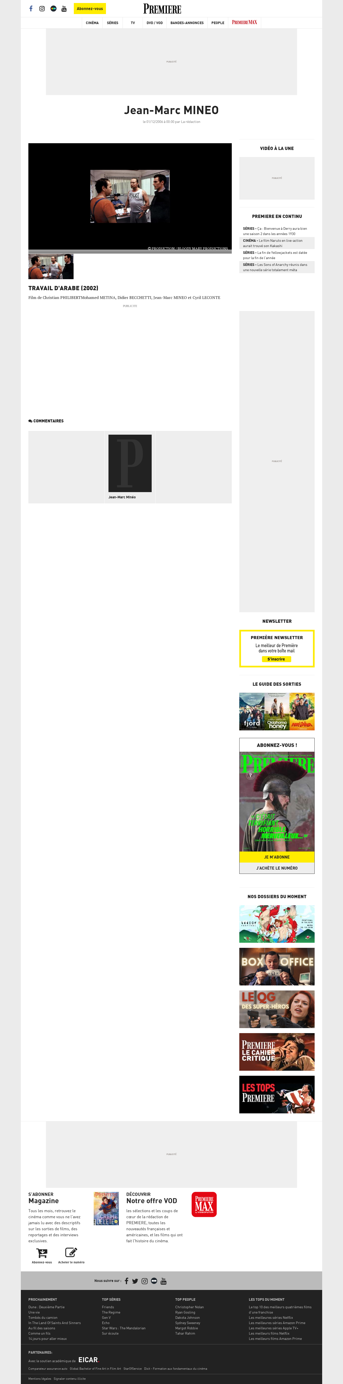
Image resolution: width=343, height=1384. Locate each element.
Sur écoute (110, 1333)
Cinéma (92, 23)
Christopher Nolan (189, 1307)
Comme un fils (39, 1333)
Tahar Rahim (185, 1333)
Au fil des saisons (41, 1328)
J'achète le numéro (277, 868)
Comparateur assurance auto (47, 1368)
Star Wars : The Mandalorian (124, 1328)
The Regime (111, 1312)
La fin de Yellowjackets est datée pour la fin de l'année (275, 255)
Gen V (106, 1317)
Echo (105, 1323)
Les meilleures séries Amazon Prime (277, 1323)
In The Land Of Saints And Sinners (54, 1323)
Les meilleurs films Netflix (269, 1333)
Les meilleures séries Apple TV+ (273, 1328)
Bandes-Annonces (187, 23)
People (217, 23)
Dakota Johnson (187, 1317)
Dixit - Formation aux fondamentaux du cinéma (175, 1368)
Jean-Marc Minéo (122, 497)
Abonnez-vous (90, 8)
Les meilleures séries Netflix (271, 1317)
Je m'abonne (277, 857)
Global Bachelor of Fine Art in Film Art (95, 1368)
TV (133, 23)
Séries (112, 23)
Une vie (34, 1312)
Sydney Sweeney (187, 1323)
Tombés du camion (43, 1317)
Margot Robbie (186, 1328)
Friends (108, 1307)
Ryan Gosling (185, 1312)
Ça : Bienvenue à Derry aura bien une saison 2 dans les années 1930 (275, 231)
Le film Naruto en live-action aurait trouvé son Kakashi (273, 243)
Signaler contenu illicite (70, 1378)
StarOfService (133, 1368)
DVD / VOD (155, 23)
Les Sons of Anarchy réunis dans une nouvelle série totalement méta (275, 267)
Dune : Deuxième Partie (46, 1307)
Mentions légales (39, 1378)
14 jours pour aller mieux (47, 1338)
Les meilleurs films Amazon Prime (275, 1338)
